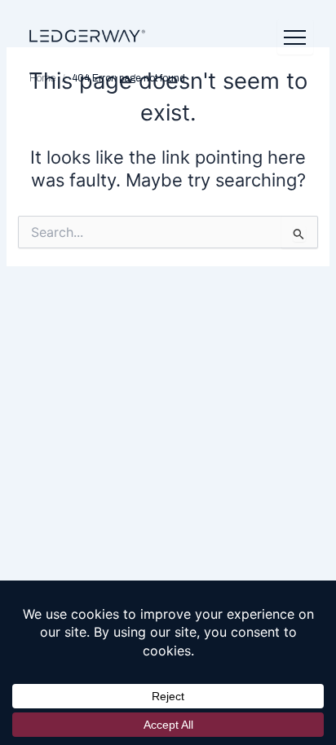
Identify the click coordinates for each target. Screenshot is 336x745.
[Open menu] (295, 37)
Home (42, 78)
